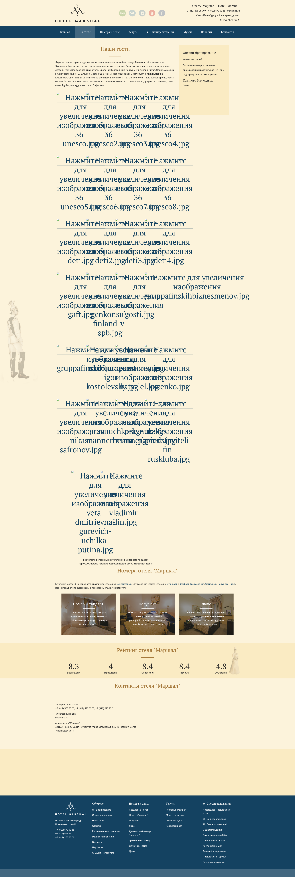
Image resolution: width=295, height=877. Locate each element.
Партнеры (97, 847)
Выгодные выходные (214, 862)
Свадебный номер (138, 809)
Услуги (133, 32)
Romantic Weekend (216, 824)
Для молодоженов (216, 819)
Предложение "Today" (214, 840)
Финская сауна (174, 820)
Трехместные (197, 584)
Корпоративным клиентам (106, 831)
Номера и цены (110, 32)
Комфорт (184, 584)
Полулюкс (223, 584)
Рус (225, 20)
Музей (187, 32)
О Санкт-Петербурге (103, 852)
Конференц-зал (174, 826)
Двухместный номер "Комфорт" (140, 833)
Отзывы (96, 826)
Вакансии (97, 842)
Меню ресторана (175, 815)
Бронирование (103, 809)
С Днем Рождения (212, 829)
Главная (65, 32)
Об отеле (85, 32)
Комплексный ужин (213, 846)
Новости (206, 32)
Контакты (227, 32)
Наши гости (98, 820)
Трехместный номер (139, 840)
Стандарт (172, 584)
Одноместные (123, 584)
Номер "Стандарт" (138, 815)
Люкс (232, 584)
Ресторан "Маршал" (176, 809)
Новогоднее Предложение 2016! (216, 811)
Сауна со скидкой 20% (215, 835)
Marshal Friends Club (103, 836)
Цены (132, 851)
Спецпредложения (162, 32)
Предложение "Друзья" (215, 856)
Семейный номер (138, 846)
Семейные (210, 584)
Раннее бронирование (214, 851)
